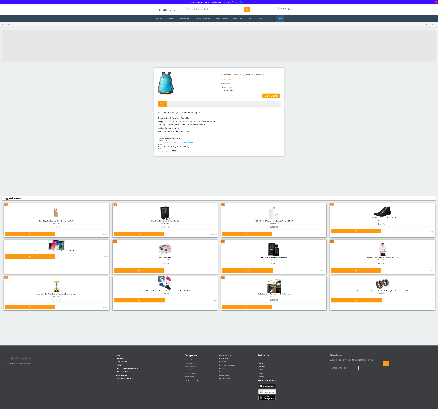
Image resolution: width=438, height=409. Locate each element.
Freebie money (224, 358)
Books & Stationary (225, 372)
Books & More (237, 19)
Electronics (169, 19)
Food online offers (190, 366)
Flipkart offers (122, 372)
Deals (280, 19)
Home (4, 24)
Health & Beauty (224, 362)
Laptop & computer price (193, 380)
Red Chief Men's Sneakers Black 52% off (382, 218)
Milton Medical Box (165, 257)
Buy (30, 234)
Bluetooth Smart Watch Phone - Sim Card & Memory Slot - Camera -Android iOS (382, 291)
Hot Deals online (224, 378)
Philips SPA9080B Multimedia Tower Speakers (165, 221)
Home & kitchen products (227, 365)
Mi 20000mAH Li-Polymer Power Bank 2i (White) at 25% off (273, 221)
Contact (119, 365)
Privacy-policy (121, 362)
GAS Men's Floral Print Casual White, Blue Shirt (382, 257)
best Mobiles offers (225, 355)
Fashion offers (189, 360)
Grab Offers (239, 2)
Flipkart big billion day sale (127, 368)
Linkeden (261, 370)
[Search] (247, 9)
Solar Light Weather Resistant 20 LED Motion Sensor (273, 294)
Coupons (159, 19)
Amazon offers (121, 375)
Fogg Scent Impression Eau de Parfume (274, 257)
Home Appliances (184, 19)
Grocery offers (189, 377)
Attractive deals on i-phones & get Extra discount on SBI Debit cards (56, 251)
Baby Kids (222, 368)
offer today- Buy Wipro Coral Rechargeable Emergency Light (56, 294)
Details (162, 104)
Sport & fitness (224, 375)
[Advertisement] (219, 46)
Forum (260, 19)
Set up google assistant (125, 378)
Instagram (261, 366)
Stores (250, 19)
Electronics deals (190, 363)
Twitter (260, 363)
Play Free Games (431, 24)
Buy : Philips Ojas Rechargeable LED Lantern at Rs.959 (56, 221)
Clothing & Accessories (203, 19)
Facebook (261, 360)
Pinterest (261, 377)
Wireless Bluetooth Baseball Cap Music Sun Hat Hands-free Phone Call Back (165, 291)
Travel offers (189, 370)
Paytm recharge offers (192, 373)
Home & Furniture (222, 19)
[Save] (386, 363)
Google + (261, 373)
